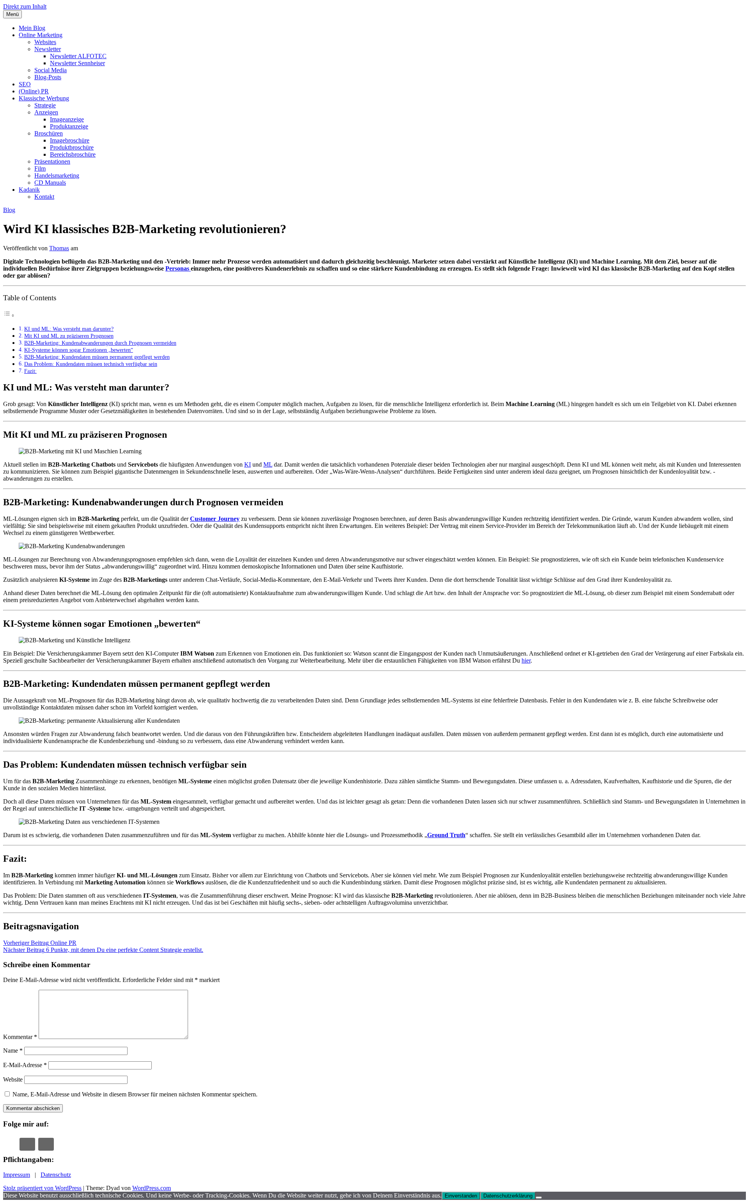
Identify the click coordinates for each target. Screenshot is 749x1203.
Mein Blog (32, 28)
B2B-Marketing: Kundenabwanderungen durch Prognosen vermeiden (100, 343)
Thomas (59, 248)
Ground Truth (446, 835)
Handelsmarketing (56, 175)
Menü (12, 14)
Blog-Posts (47, 77)
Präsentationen (52, 161)
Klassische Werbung (44, 98)
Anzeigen (46, 112)
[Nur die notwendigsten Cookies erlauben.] (539, 1197)
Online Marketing (40, 35)
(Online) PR (34, 91)
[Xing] (27, 1144)
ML (267, 464)
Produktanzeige (69, 126)
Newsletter (47, 49)
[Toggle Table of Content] (9, 315)
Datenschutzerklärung (507, 1196)
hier (526, 660)
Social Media (50, 70)
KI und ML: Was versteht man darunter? (69, 329)
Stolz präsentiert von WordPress (42, 1188)
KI (247, 464)
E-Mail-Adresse (25, 1065)
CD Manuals (50, 182)
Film (40, 168)
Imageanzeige (67, 119)
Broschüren (48, 133)
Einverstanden (461, 1196)
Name (13, 1050)
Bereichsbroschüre (73, 154)
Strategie (45, 105)
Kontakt (44, 196)
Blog (9, 210)
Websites (45, 42)
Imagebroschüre (69, 140)
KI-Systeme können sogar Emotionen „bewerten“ (78, 350)
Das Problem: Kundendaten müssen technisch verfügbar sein (90, 364)
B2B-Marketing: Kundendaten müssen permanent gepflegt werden (97, 357)
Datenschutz (56, 1174)
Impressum (16, 1174)
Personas (178, 268)
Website (13, 1079)
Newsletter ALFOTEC (78, 56)
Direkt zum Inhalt (24, 6)
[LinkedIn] (46, 1144)
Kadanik (29, 189)
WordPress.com (151, 1188)
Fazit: (30, 371)
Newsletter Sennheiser (77, 63)
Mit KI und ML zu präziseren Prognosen (69, 336)
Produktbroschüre (72, 147)
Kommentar (20, 1037)
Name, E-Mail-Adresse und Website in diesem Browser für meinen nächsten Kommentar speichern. (134, 1094)
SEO (25, 84)
